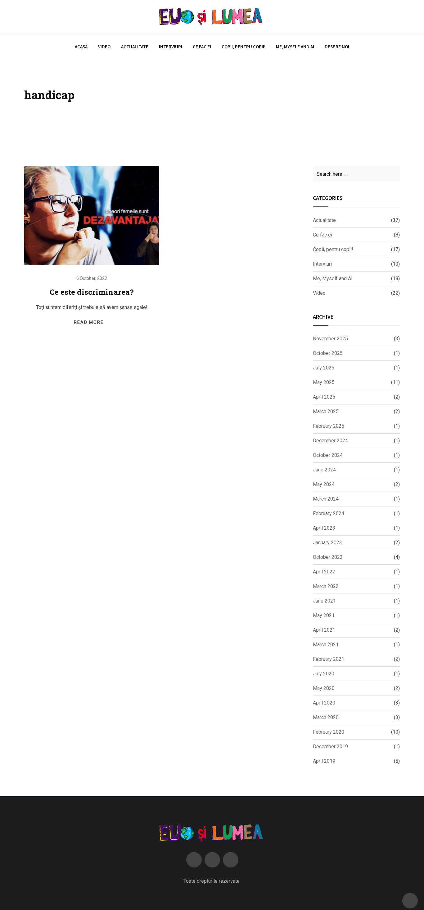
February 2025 (328, 426)
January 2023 (327, 543)
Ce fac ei (202, 47)
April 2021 (324, 630)
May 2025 (324, 382)
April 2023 (324, 528)
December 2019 (330, 746)
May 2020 (324, 688)
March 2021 (326, 644)
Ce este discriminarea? (92, 292)
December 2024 (330, 441)
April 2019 (324, 761)
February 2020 (328, 732)
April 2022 (324, 572)
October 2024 (328, 455)
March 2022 (326, 586)
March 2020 (326, 717)
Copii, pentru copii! (243, 47)
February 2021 (328, 659)
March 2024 (326, 499)
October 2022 (328, 557)
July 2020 (323, 674)
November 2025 (330, 339)
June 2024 (324, 470)
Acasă (81, 47)
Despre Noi (337, 47)
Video (104, 47)
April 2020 (324, 703)
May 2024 (324, 484)
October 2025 (328, 353)
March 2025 (326, 411)
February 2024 (328, 513)
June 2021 (324, 601)
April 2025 (324, 397)
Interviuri (170, 47)
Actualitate (134, 47)
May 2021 (324, 615)
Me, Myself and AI (295, 47)
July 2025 (323, 368)
